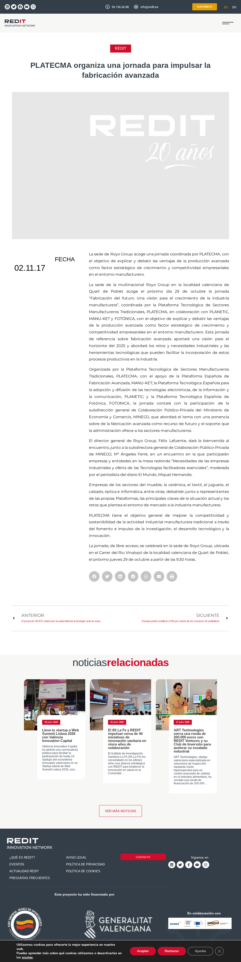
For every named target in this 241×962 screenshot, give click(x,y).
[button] (227, 23)
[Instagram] (33, 6)
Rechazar (172, 951)
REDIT (120, 48)
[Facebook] (20, 6)
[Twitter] (13, 6)
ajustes (27, 957)
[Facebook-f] (188, 864)
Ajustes (200, 951)
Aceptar (143, 951)
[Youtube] (26, 6)
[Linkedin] (7, 6)
